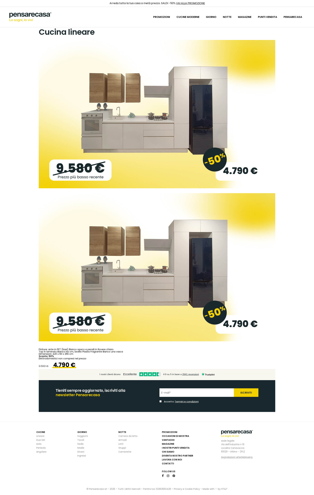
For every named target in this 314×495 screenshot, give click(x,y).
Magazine (168, 444)
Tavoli (80, 440)
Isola (38, 444)
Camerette (124, 451)
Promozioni (169, 432)
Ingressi (81, 455)
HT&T (224, 489)
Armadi (122, 440)
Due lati (40, 440)
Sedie (80, 444)
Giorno (82, 432)
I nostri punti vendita (176, 447)
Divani (80, 451)
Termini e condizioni (187, 401)
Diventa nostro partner (177, 455)
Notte (122, 432)
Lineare (40, 436)
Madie (80, 447)
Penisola (41, 447)
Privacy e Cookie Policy (187, 489)
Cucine (40, 432)
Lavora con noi (172, 459)
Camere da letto (128, 436)
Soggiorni (82, 436)
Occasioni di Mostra (175, 436)
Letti (120, 444)
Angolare (41, 451)
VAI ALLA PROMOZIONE (190, 3)
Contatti (168, 463)
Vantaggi (168, 440)
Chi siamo (168, 451)
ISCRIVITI (246, 393)
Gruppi (122, 447)
